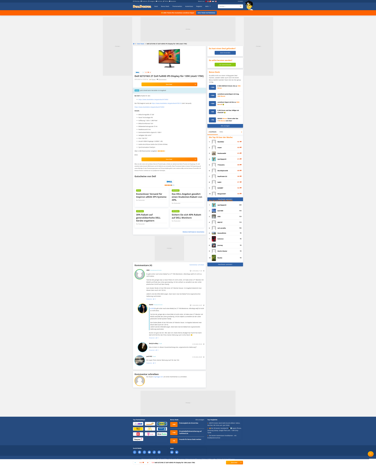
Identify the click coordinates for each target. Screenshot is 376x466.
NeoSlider (220, 142)
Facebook (144, 1)
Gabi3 (219, 182)
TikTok (166, 1)
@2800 (152, 308)
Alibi (219, 216)
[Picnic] (138, 434)
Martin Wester (222, 251)
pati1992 (151, 356)
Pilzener (153, 79)
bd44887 (220, 188)
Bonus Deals (165, 6)
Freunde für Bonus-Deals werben (190, 439)
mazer (219, 147)
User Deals (140, 44)
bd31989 (220, 211)
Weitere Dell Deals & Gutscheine (193, 232)
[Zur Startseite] (250, 5)
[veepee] (138, 439)
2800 (154, 270)
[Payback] (162, 429)
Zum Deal (169, 84)
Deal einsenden (225, 53)
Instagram (152, 1)
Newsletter (173, 1)
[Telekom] (150, 434)
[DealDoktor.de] (142, 6)
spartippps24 (221, 159)
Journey (220, 245)
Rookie (219, 258)
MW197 (219, 222)
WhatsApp (137, 1)
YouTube (160, 1)
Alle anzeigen (225, 126)
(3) (173, 185)
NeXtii (156, 305)
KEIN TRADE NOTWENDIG (206, 13)
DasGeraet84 (221, 153)
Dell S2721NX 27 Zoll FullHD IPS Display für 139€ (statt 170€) (173, 462)
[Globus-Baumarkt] (150, 424)
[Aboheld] (138, 424)
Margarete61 (221, 194)
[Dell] (137, 72)
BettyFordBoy (155, 343)
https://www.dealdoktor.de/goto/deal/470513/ (167, 103)
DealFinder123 (222, 176)
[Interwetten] (138, 429)
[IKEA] (162, 424)
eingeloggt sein (158, 377)
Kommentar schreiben (197, 265)
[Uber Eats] (162, 434)
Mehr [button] (207, 6)
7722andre (221, 165)
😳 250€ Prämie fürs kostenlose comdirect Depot (177, 13)
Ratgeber (199, 6)
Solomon (220, 239)
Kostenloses (189, 6)
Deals (156, 6)
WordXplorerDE (222, 171)
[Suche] (240, 6)
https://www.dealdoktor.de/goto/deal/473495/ (153, 99)
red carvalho (221, 228)
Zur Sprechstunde (225, 64)
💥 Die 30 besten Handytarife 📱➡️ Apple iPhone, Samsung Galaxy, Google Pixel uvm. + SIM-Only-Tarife (224, 430)
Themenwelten (177, 6)
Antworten (149, 299)
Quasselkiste (221, 233)
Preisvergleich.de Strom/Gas (188, 423)
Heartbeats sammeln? (225, 199)
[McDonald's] (150, 429)
